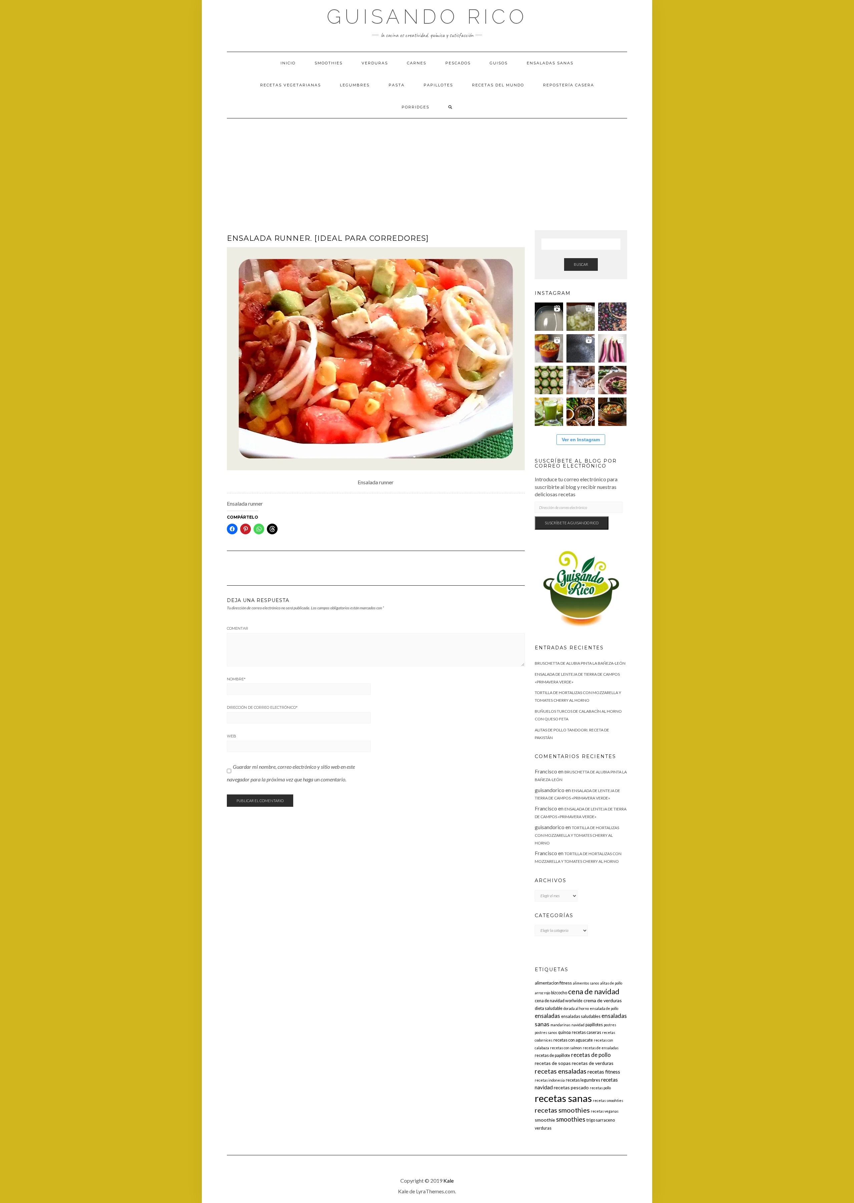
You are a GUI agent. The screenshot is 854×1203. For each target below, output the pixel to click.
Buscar (581, 264)
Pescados (458, 63)
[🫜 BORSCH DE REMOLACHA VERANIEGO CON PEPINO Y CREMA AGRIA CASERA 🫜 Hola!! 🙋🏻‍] (612, 380)
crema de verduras (602, 1000)
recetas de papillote (552, 1055)
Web (231, 736)
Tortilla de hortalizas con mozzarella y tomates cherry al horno (577, 835)
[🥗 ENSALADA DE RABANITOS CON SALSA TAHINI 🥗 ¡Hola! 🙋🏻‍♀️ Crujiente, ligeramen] (580, 348)
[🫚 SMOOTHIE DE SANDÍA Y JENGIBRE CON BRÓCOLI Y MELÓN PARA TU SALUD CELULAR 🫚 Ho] (580, 380)
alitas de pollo (611, 983)
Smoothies (329, 63)
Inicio (288, 63)
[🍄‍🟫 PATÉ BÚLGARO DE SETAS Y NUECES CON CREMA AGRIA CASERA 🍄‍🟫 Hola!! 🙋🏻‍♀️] (580, 412)
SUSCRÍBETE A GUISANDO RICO (571, 523)
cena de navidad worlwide (558, 1000)
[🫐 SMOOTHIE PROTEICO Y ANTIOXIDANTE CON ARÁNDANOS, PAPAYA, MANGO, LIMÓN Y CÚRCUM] (549, 348)
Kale (448, 1180)
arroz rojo (542, 993)
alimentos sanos (586, 983)
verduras (543, 1128)
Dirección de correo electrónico (262, 707)
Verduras (375, 63)
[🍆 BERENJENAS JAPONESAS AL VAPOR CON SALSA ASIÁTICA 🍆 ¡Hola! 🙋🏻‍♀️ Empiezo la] (612, 348)
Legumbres (355, 85)
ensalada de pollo (604, 1008)
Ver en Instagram (581, 439)
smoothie (545, 1120)
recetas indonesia (550, 1080)
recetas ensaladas (560, 1071)
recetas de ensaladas (600, 1048)
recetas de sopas (553, 1063)
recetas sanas (563, 1098)
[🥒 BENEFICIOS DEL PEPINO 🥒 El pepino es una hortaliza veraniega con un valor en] (549, 380)
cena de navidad (593, 991)
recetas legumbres (583, 1080)
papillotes (594, 1024)
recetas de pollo (591, 1055)
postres (610, 1025)
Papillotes (438, 85)
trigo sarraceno (600, 1120)
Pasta (397, 85)
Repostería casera (568, 85)
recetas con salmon (566, 1048)
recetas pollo (600, 1088)
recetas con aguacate (573, 1040)
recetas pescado (571, 1087)
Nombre (236, 679)
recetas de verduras (592, 1063)
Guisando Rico (427, 16)
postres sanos (546, 1032)
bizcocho (559, 992)
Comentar (237, 628)
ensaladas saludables (580, 1016)
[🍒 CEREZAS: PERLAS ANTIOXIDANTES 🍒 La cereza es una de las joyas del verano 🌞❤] (612, 317)
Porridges (415, 107)
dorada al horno (576, 1008)
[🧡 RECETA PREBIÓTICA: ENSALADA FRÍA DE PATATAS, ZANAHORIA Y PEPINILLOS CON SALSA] (612, 412)
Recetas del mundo (498, 85)
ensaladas (547, 1015)
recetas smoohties (608, 1100)
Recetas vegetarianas (290, 85)
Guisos (499, 63)
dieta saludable (548, 1008)
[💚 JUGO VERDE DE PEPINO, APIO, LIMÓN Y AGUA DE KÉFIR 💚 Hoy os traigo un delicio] (549, 412)
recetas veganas (604, 1111)
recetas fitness (603, 1072)
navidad (577, 1025)
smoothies (570, 1119)
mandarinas (560, 1025)
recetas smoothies (562, 1110)
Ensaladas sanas (550, 63)
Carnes (416, 63)
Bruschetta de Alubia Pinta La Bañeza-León (580, 663)
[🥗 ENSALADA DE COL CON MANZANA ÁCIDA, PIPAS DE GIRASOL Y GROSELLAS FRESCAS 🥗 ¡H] (580, 317)
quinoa (564, 1032)
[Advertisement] (427, 168)
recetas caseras (586, 1032)
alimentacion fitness (553, 983)
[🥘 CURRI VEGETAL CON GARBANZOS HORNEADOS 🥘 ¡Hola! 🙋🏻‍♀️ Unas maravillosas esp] (549, 317)
